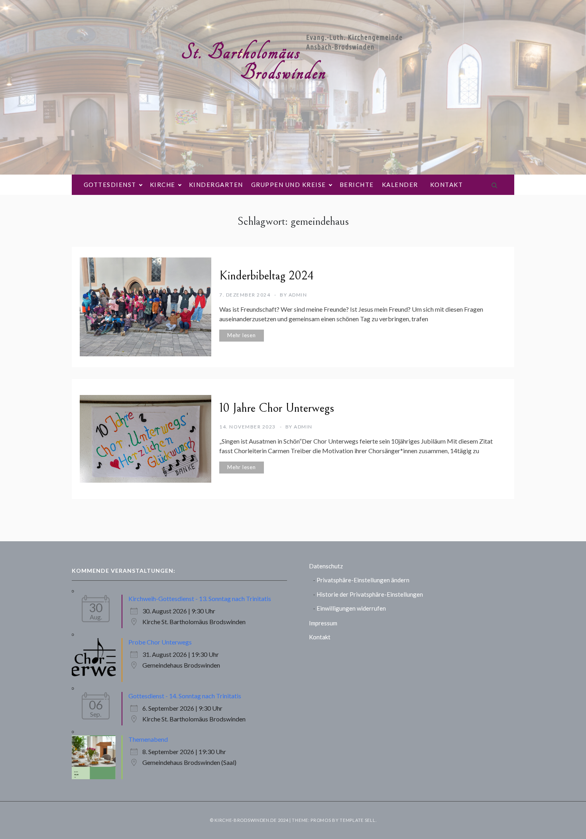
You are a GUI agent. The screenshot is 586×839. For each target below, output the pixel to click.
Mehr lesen (241, 335)
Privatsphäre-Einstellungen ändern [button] (363, 580)
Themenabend (148, 739)
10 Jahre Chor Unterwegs (276, 408)
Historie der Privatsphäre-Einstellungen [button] (370, 594)
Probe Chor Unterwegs (160, 642)
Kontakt (446, 184)
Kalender (400, 184)
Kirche (162, 184)
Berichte (357, 184)
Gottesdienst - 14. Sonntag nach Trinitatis (184, 695)
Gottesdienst (110, 184)
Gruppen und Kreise (288, 184)
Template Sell (357, 820)
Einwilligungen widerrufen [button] (351, 608)
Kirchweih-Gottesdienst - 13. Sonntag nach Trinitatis (199, 598)
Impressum (323, 623)
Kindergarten (216, 184)
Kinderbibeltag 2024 (266, 276)
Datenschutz (326, 566)
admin (298, 295)
